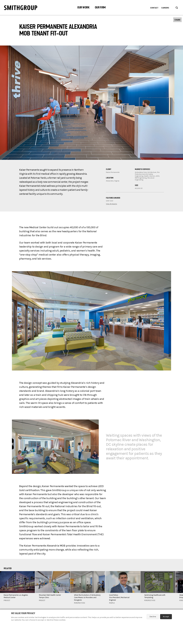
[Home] (21, 7)
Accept (166, 616)
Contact (154, 8)
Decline (153, 616)
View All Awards (111, 204)
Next (180, 582)
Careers (165, 8)
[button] (83, 8)
